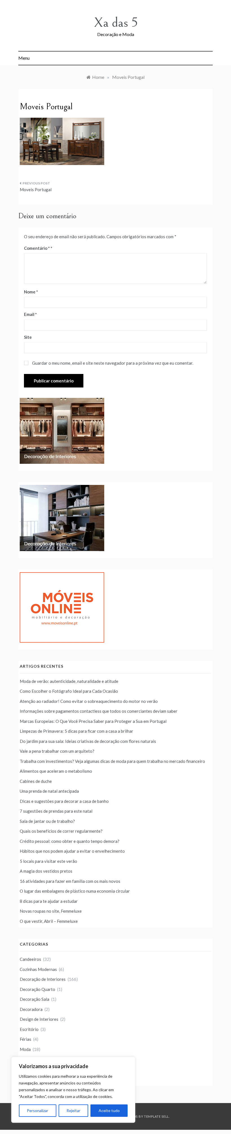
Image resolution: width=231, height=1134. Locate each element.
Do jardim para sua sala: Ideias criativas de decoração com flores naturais (88, 741)
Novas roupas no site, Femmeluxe (51, 911)
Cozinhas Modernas (38, 969)
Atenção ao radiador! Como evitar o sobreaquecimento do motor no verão (89, 701)
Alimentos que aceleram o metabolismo (56, 771)
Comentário (37, 248)
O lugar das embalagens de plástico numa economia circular (75, 891)
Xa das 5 (116, 22)
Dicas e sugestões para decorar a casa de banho (64, 801)
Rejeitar (73, 1110)
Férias (25, 1039)
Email (30, 314)
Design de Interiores (39, 1019)
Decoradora (31, 1009)
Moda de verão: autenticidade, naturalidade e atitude (69, 681)
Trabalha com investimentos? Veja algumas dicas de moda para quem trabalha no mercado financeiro (112, 761)
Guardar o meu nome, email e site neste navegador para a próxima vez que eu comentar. (112, 363)
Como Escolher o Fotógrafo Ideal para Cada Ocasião (69, 691)
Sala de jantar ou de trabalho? (47, 821)
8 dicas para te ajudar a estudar (49, 901)
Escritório (29, 1029)
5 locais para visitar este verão (48, 861)
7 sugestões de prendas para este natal (56, 811)
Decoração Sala (34, 999)
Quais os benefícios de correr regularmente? (61, 831)
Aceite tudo (109, 1110)
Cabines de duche (36, 781)
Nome (31, 291)
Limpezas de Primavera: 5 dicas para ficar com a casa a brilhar (76, 731)
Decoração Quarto (37, 989)
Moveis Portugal (36, 189)
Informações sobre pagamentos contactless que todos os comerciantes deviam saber (98, 711)
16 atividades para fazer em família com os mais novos (70, 881)
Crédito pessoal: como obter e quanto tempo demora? (69, 841)
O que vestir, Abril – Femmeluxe (49, 921)
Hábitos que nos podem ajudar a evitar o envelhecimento (72, 851)
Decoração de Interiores (43, 979)
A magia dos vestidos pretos (46, 871)
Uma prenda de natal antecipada (49, 791)
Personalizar (37, 1110)
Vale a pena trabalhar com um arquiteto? (57, 751)
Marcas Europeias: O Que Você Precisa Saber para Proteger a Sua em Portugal (93, 721)
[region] (73, 1090)
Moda (25, 1049)
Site (28, 337)
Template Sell (156, 1116)
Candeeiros (30, 959)
